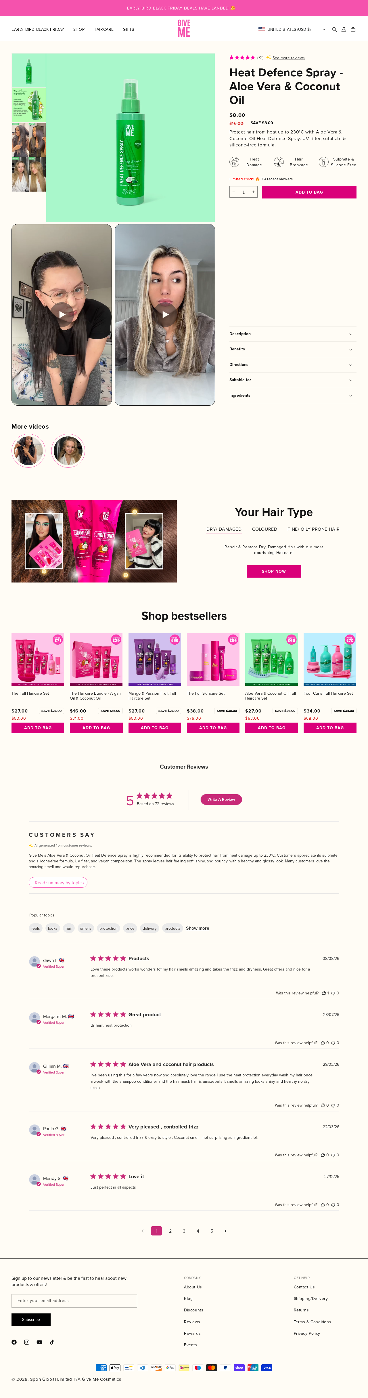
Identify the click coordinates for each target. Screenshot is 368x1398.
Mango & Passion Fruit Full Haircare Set (152, 696)
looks (52, 928)
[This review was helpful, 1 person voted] (324, 993)
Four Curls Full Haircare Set (328, 693)
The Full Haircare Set (30, 693)
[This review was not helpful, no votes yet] (333, 993)
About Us (193, 1287)
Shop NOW (274, 571)
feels (35, 928)
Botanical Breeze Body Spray (244, 267)
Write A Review (221, 800)
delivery (150, 928)
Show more (197, 928)
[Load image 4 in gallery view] (29, 174)
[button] (83, 29)
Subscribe (31, 1319)
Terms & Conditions (312, 1322)
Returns (301, 1310)
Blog (188, 1298)
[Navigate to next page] (225, 1230)
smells (85, 928)
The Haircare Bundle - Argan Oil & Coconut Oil (95, 696)
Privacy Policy (307, 1333)
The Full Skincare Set (206, 693)
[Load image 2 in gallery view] (29, 105)
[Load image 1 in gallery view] (29, 70)
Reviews (192, 1322)
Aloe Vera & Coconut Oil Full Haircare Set (270, 696)
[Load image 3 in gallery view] (29, 140)
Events (190, 1345)
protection (108, 928)
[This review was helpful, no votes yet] (323, 1043)
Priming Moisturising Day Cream (291, 267)
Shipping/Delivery (311, 1298)
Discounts (193, 1310)
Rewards (192, 1333)
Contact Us (304, 1287)
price (130, 928)
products (173, 928)
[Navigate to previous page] (142, 1230)
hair (69, 928)
